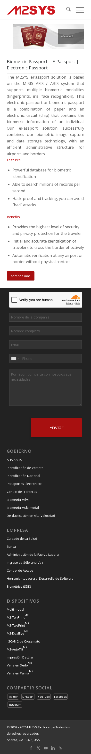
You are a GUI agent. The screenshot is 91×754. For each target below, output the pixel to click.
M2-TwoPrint (18, 625)
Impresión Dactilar (20, 657)
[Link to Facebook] (31, 748)
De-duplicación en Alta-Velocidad (31, 515)
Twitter (13, 696)
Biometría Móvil (18, 499)
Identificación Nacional (23, 475)
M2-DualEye (17, 633)
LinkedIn (27, 696)
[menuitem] (66, 10)
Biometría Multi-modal (23, 507)
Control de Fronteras (22, 491)
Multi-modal (15, 609)
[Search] (66, 10)
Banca (11, 546)
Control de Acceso (20, 570)
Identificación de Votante (25, 468)
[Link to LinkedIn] (53, 748)
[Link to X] (38, 748)
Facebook (60, 696)
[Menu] (77, 10)
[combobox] (15, 358)
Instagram (14, 704)
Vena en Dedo (19, 665)
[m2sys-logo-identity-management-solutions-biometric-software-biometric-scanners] (38, 10)
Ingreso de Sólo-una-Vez (25, 562)
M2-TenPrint (18, 617)
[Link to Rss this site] (60, 748)
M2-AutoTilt (17, 649)
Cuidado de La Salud (22, 538)
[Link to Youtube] (45, 748)
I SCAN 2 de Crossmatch (24, 641)
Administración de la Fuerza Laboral (33, 554)
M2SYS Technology (41, 727)
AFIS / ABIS (14, 460)
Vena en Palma (20, 673)
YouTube (44, 696)
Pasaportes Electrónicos (24, 483)
